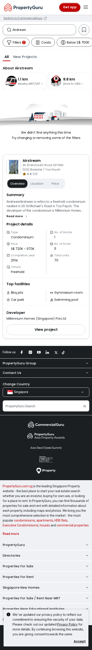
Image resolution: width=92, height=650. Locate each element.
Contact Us (12, 373)
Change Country (16, 384)
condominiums (24, 520)
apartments (44, 520)
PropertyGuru (14, 545)
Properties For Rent (18, 577)
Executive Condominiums (20, 525)
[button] (6, 56)
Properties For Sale (18, 566)
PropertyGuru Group (19, 363)
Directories (11, 555)
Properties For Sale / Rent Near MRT (31, 598)
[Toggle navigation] (85, 7)
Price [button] (55, 183)
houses (45, 525)
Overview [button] (17, 183)
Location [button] (37, 183)
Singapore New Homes (21, 587)
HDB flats (60, 520)
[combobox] (44, 30)
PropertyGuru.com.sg (18, 486)
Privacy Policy (67, 624)
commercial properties (73, 525)
